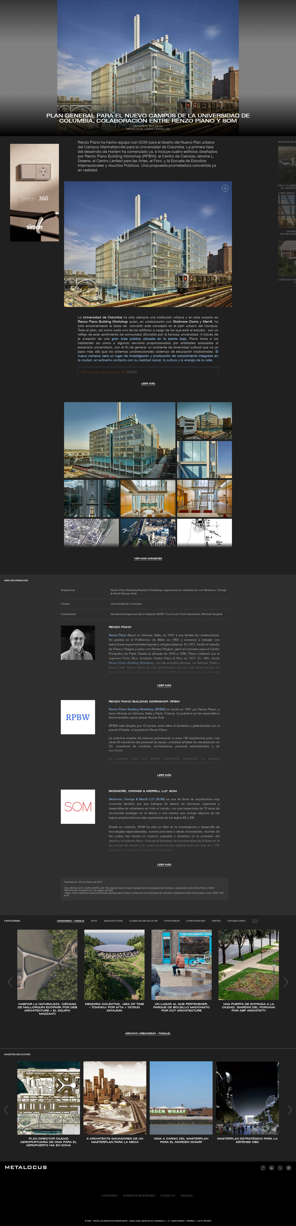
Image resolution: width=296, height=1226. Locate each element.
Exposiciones (236, 921)
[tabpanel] (148, 983)
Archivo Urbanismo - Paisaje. (148, 1034)
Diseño (216, 921)
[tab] (70, 921)
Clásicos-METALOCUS (143, 921)
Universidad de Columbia (102, 317)
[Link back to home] (26, 1168)
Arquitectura (113, 921)
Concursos (172, 921)
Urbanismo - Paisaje (70, 921)
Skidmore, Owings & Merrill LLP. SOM (143, 791)
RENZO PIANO (120, 627)
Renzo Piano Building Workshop (103, 321)
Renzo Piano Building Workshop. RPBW (144, 701)
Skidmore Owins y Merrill (192, 321)
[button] (10, 982)
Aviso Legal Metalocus (141, 1221)
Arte (94, 921)
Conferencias (195, 921)
